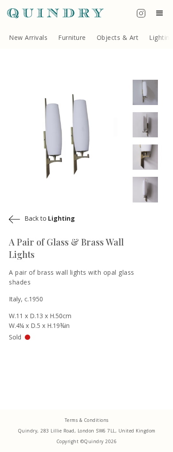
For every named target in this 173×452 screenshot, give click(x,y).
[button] (161, 13)
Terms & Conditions (87, 420)
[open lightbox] (149, 92)
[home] (52, 13)
